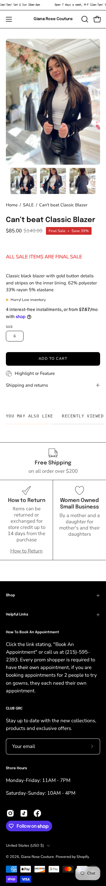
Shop (10, 595)
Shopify (83, 856)
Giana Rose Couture (53, 19)
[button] (84, 19)
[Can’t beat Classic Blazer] (23, 181)
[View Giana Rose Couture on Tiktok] (23, 813)
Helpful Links (17, 614)
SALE (28, 205)
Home (12, 205)
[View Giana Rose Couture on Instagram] (10, 813)
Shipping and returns (27, 385)
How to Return (26, 551)
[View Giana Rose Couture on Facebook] (37, 813)
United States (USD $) (25, 845)
